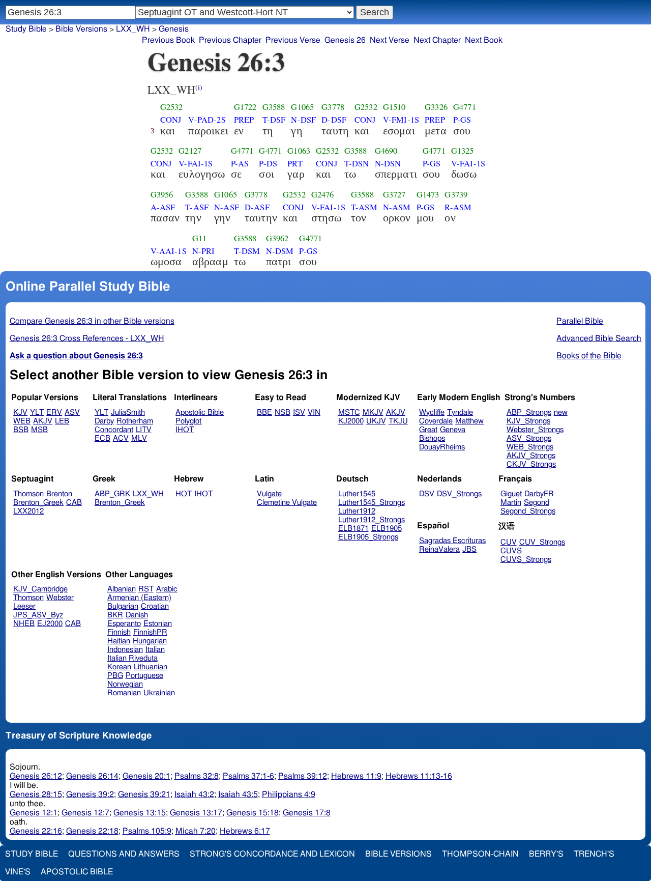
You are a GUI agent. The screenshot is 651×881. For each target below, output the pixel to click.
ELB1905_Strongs (368, 537)
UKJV (376, 421)
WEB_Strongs (530, 447)
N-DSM (280, 251)
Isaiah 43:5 (238, 794)
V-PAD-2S (206, 119)
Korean (119, 667)
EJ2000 (50, 624)
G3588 (273, 106)
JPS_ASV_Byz (38, 615)
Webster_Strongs (535, 430)
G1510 (394, 106)
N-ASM (397, 207)
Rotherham (134, 421)
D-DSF (333, 119)
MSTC (349, 412)
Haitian (118, 641)
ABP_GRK (112, 494)
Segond (536, 502)
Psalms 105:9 (147, 831)
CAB (74, 502)
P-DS (268, 163)
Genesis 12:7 (85, 813)
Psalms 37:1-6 (248, 776)
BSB (20, 430)
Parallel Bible (579, 321)
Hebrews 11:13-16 (419, 776)
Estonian (157, 624)
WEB (22, 421)
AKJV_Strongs (531, 456)
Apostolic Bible (77, 872)
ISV (299, 412)
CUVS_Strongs (525, 559)
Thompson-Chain (480, 854)
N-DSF (303, 119)
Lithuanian (150, 667)
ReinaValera (439, 549)
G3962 (277, 238)
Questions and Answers (124, 854)
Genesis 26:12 (36, 776)
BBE (264, 412)
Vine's (18, 872)
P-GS (462, 119)
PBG (115, 675)
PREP (244, 119)
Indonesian (125, 649)
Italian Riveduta (132, 658)
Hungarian (150, 641)
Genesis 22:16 (36, 831)
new (561, 412)
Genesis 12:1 (33, 813)
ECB (102, 438)
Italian (155, 649)
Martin (510, 502)
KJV (20, 412)
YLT (37, 412)
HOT (183, 494)
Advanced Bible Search (598, 338)
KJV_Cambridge (40, 589)
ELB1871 (353, 528)
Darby (104, 421)
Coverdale (436, 421)
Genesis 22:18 (92, 831)
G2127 (190, 150)
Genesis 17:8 (307, 813)
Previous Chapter (230, 40)
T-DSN (356, 163)
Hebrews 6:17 (245, 831)
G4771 (464, 106)
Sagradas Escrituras (452, 541)
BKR (115, 615)
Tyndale (460, 412)
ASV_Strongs (529, 438)
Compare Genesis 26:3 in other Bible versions (92, 321)
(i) (198, 87)
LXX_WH (133, 29)
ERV (54, 412)
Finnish (119, 632)
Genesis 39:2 (90, 794)
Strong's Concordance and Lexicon (272, 854)
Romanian (124, 693)
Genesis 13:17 (196, 813)
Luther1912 (356, 511)
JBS (469, 549)
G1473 (428, 194)
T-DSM (247, 251)
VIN (314, 412)
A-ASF (163, 207)
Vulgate (269, 494)
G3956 (162, 194)
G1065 (302, 106)
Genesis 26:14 (92, 776)
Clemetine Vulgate (287, 502)
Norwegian (125, 684)
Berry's (546, 854)
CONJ (171, 119)
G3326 (436, 106)
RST (146, 589)
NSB (282, 412)
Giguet (511, 494)
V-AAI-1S (169, 251)
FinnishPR (150, 632)
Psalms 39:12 (302, 776)
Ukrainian (159, 693)
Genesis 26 (345, 40)
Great (428, 430)
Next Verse (389, 40)
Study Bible (26, 29)
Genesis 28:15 (36, 794)
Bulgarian (122, 606)
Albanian (121, 589)
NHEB (24, 624)
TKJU (398, 421)
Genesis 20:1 (146, 776)
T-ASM (364, 207)
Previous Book (168, 40)
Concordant (114, 430)
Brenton (59, 494)
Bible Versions (81, 29)
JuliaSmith (128, 412)
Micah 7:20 (195, 831)
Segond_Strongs (527, 511)
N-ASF (226, 207)
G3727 (394, 194)
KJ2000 (351, 421)
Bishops (432, 438)
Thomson (28, 494)
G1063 (298, 150)
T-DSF (274, 119)
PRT (294, 163)
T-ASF (197, 207)
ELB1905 (386, 528)
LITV (144, 430)
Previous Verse (292, 40)
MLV (139, 438)
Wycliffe (432, 412)
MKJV (373, 412)
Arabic (166, 589)
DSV (426, 494)
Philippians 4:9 (288, 794)
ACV (121, 438)
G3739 (456, 194)
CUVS (511, 551)
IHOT (184, 430)
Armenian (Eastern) (139, 598)
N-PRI (203, 251)
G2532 (171, 106)
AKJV (42, 421)
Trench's (594, 854)
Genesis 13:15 (139, 813)
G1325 (462, 150)
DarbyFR (539, 494)
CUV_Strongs (542, 542)
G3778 (332, 106)
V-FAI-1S (196, 163)
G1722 (245, 106)
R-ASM (458, 207)
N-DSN (388, 163)
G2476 (322, 194)
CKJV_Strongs (531, 464)
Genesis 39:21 (144, 794)
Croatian (155, 606)
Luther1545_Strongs (371, 502)
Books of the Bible (589, 356)
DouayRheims (442, 447)
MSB (39, 430)
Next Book (483, 40)
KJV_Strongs (528, 421)
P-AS (240, 163)
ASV (72, 412)
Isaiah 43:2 (194, 794)
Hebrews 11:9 (356, 776)
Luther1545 (356, 494)
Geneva (452, 430)
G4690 (386, 150)
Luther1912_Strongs (371, 520)
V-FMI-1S (401, 119)
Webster (60, 598)
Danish (137, 615)
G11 (199, 238)
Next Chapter (437, 40)
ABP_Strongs (529, 412)
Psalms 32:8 (196, 776)
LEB (62, 421)
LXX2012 (28, 511)
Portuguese (144, 675)
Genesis (174, 29)
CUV (508, 542)
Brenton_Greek (38, 502)
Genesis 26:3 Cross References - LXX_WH (87, 338)
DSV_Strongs (459, 494)
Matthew (469, 421)
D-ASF (257, 207)
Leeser (24, 606)
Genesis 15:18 (252, 813)
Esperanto (124, 624)
